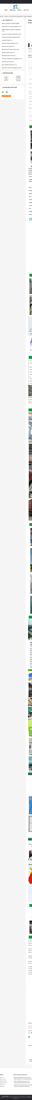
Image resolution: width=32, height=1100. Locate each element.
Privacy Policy (5, 1096)
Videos (19, 10)
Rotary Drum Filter (6, 46)
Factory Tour (3, 1080)
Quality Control (3, 1082)
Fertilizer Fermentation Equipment (11, 58)
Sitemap (2, 1086)
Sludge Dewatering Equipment (10, 37)
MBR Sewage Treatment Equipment (11, 29)
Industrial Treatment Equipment (10, 68)
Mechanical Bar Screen (8, 55)
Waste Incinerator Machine (16, 16)
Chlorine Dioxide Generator (9, 43)
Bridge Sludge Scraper (8, 52)
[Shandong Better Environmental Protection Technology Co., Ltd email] (4, 92)
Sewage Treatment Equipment (10, 34)
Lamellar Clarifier (6, 40)
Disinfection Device (7, 61)
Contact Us (3, 1084)
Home (5, 10)
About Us (26, 10)
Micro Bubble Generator (8, 64)
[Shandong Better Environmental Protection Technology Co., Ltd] (16, 6)
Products (12, 10)
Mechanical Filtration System (9, 49)
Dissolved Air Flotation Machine (10, 26)
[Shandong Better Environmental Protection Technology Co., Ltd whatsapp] (8, 92)
